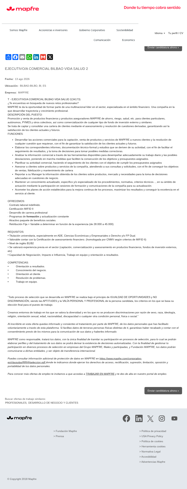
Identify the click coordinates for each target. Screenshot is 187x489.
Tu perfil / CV (175, 33)
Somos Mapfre (18, 30)
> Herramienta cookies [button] (152, 446)
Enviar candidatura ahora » (163, 47)
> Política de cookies (151, 441)
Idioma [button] (159, 33)
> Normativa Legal (150, 451)
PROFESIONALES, (16, 402)
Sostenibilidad (125, 30)
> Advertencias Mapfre (152, 461)
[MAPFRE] (19, 418)
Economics (128, 40)
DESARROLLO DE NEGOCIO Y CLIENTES (53, 402)
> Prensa (59, 436)
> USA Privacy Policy (151, 436)
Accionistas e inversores (53, 30)
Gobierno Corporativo (92, 30)
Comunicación (102, 40)
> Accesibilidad (147, 456)
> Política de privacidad (152, 431)
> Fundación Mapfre (65, 431)
